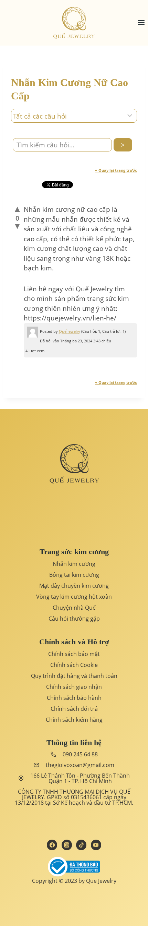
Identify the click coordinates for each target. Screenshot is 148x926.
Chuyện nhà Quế (74, 607)
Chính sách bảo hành (74, 698)
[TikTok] (81, 845)
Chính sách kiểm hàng (74, 719)
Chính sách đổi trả (74, 708)
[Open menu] (141, 23)
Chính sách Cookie (74, 665)
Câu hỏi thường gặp (74, 618)
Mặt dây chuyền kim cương (74, 585)
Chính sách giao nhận (74, 687)
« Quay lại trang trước (116, 170)
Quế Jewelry (69, 331)
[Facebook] (52, 845)
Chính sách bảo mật (74, 654)
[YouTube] (96, 845)
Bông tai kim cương (74, 574)
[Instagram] (67, 845)
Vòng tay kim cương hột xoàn (74, 596)
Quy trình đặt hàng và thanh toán (74, 676)
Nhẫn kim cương (74, 564)
